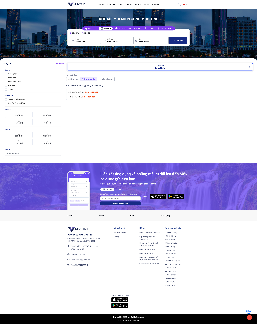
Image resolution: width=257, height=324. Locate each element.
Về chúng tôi (111, 4)
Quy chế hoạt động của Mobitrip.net (147, 238)
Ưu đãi (119, 4)
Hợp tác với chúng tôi (142, 4)
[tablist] (128, 28)
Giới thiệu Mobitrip (120, 233)
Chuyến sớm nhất (89, 79)
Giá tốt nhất (74, 79)
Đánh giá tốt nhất (107, 79)
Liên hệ (116, 237)
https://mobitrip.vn (77, 254)
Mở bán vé (155, 4)
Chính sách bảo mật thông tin (149, 233)
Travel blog (128, 4)
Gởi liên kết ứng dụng (120, 203)
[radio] (70, 33)
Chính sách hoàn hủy (146, 253)
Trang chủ (100, 4)
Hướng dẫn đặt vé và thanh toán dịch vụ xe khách (148, 244)
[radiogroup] (128, 33)
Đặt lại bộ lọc (60, 63)
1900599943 (83, 265)
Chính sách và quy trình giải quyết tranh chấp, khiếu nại (148, 258)
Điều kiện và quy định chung (149, 264)
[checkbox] (6, 74)
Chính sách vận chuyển (147, 249)
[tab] (90, 28)
